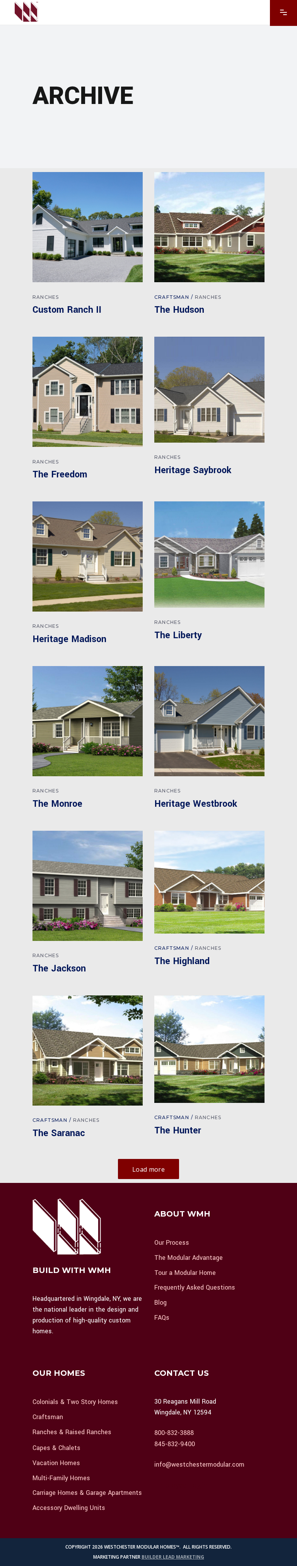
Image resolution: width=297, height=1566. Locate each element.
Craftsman (171, 297)
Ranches (45, 297)
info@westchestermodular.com (199, 1464)
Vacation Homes (56, 1463)
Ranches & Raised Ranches (71, 1431)
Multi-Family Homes (61, 1477)
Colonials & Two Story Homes (75, 1401)
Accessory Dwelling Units (68, 1507)
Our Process (171, 1242)
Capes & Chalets (56, 1447)
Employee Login (180, 1485)
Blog (160, 1302)
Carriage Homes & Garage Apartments (87, 1492)
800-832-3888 (174, 1432)
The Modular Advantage (188, 1257)
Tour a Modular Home (185, 1272)
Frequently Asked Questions (194, 1287)
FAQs (161, 1317)
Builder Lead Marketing (173, 1557)
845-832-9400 (174, 1444)
